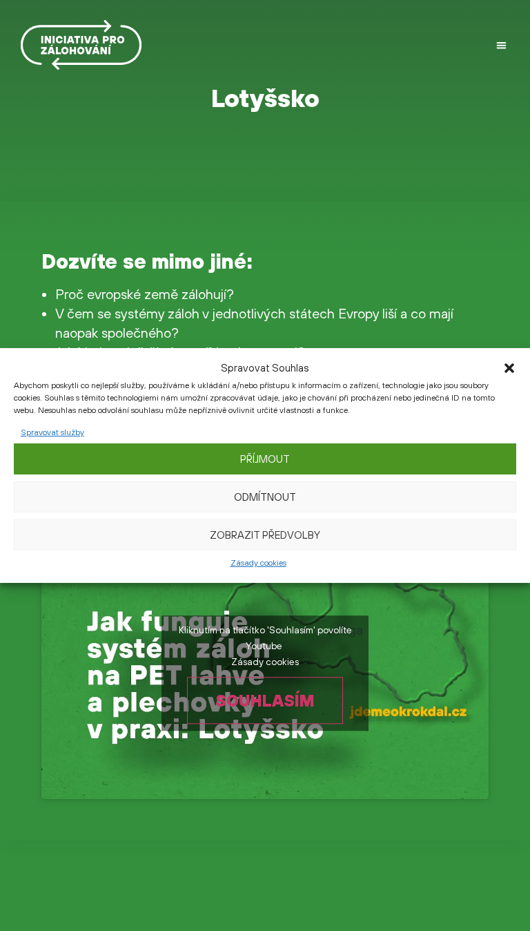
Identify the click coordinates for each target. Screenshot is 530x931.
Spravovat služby (52, 432)
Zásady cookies (258, 563)
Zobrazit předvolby (265, 535)
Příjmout (265, 459)
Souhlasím (265, 700)
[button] (509, 368)
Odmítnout (265, 497)
